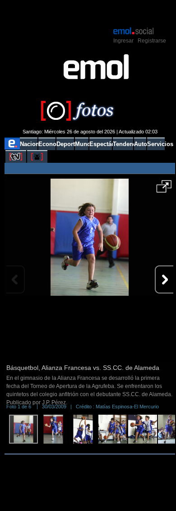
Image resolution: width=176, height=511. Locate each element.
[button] (164, 189)
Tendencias (123, 144)
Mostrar (90, 12)
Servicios (156, 144)
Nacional (28, 144)
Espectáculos (100, 144)
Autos (140, 144)
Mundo (81, 144)
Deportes (65, 144)
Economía (47, 144)
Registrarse (152, 41)
